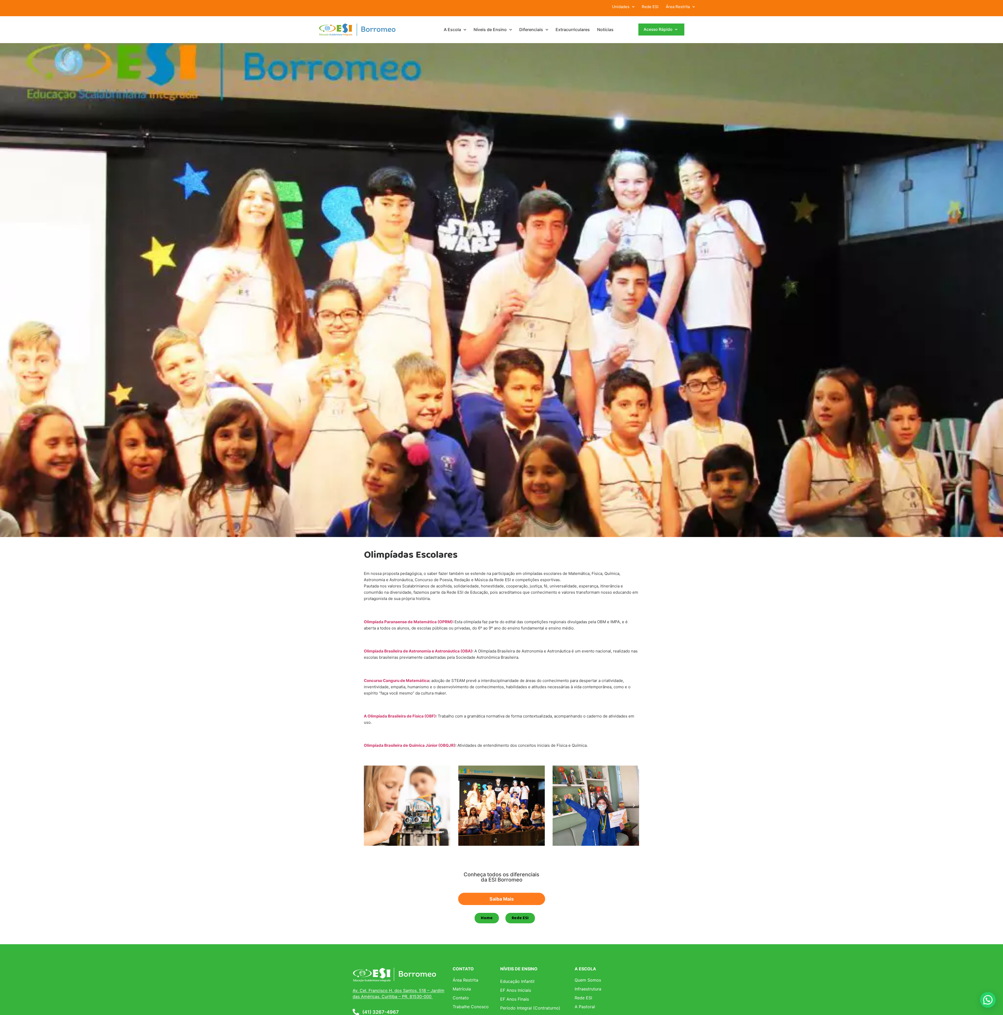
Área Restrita (678, 6)
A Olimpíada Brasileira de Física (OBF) (400, 716)
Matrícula (462, 988)
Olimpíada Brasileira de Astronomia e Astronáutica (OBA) (418, 651)
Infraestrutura (588, 988)
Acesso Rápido (658, 29)
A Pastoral (585, 1006)
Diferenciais (531, 29)
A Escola (452, 29)
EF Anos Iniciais (515, 990)
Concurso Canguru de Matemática (396, 680)
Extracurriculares (573, 29)
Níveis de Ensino (490, 29)
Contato (461, 997)
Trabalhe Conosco (471, 1006)
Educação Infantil (517, 981)
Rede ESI (650, 6)
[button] (369, 805)
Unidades (620, 6)
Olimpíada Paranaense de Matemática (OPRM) (408, 621)
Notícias (605, 29)
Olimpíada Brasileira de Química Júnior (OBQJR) (409, 745)
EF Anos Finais (514, 999)
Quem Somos (588, 980)
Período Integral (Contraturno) (530, 1008)
